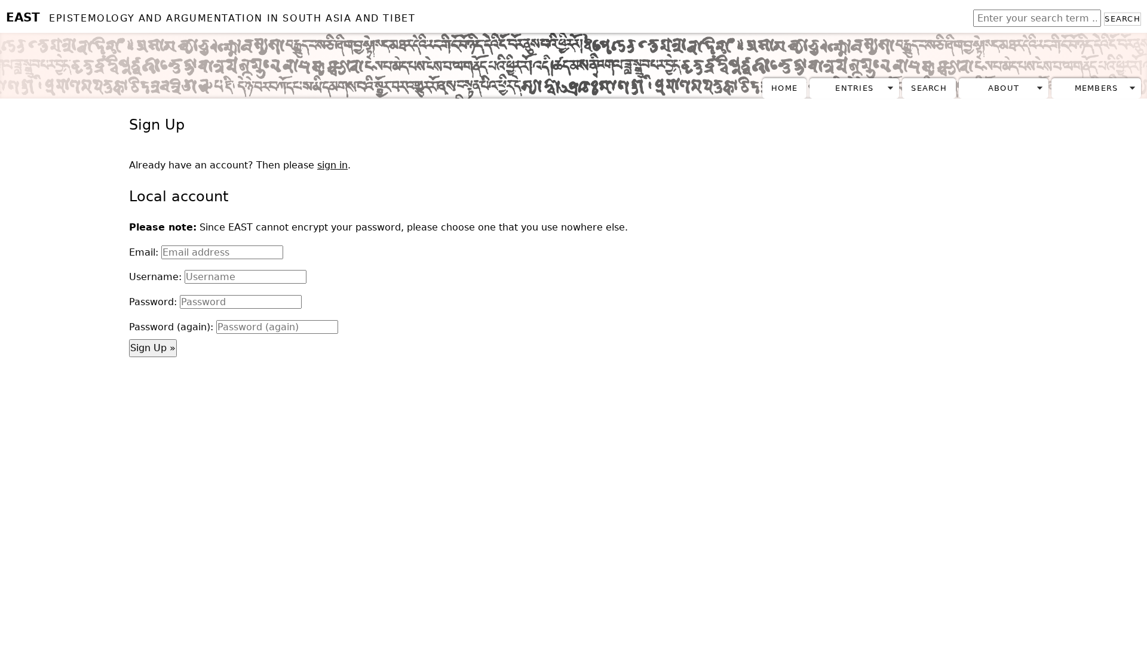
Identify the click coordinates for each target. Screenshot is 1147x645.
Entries (854, 88)
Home (784, 88)
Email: (143, 252)
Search (1122, 18)
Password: (153, 302)
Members (1096, 88)
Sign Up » (153, 348)
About (1003, 88)
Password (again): (171, 327)
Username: (155, 276)
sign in (332, 165)
